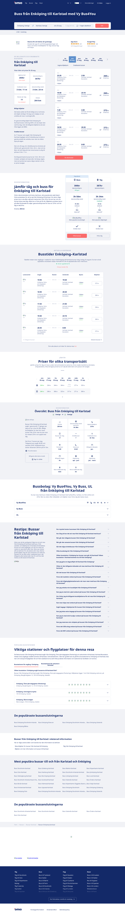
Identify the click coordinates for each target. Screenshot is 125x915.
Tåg (26, 3)
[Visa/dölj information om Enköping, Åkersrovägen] (108, 701)
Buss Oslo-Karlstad (20, 772)
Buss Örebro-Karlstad (94, 780)
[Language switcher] (78, 3)
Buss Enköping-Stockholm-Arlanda (25, 722)
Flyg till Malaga (68, 886)
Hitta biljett (22, 80)
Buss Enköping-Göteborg (95, 787)
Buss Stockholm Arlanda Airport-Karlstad (27, 780)
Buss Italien (43, 878)
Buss (40, 872)
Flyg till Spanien (68, 875)
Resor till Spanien (93, 883)
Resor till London (92, 886)
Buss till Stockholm (45, 886)
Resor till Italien (92, 878)
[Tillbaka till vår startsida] (19, 3)
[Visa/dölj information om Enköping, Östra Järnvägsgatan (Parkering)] (108, 685)
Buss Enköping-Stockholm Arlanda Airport (76, 722)
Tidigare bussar (30, 340)
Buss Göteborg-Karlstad (46, 768)
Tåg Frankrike (19, 886)
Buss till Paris (43, 883)
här (75, 346)
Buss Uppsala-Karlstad (45, 787)
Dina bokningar (89, 3)
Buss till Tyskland (44, 875)
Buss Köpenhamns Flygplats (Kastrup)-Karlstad (77, 784)
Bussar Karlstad (31, 825)
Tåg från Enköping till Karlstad (73, 746)
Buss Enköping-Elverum (46, 722)
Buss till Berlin (43, 881)
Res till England (92, 881)
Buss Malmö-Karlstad (69, 768)
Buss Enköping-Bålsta (21, 726)
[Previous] (36, 379)
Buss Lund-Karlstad (93, 776)
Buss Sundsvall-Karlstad (46, 780)
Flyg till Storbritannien (70, 883)
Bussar (31, 3)
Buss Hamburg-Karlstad (46, 772)
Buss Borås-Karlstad (20, 784)
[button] (58, 26)
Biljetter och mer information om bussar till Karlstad (31, 749)
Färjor (41, 3)
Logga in (108, 3)
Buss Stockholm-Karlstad (22, 768)
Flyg (36, 3)
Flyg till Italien (67, 878)
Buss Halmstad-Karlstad (46, 784)
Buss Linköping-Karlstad (70, 776)
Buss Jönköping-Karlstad (94, 772)
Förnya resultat (61, 267)
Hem (15, 825)
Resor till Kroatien (93, 875)
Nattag (17, 883)
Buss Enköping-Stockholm (70, 787)
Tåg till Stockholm (20, 875)
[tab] (63, 65)
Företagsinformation (37, 910)
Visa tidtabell (22, 102)
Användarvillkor (52, 910)
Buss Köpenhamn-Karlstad (95, 768)
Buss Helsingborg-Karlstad (22, 776)
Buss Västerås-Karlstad (69, 780)
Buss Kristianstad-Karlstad (22, 787)
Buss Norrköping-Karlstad (46, 776)
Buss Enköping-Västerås (94, 722)
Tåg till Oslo (18, 878)
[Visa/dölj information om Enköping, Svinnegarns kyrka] (108, 693)
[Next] (107, 59)
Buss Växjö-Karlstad (93, 784)
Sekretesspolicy (65, 910)
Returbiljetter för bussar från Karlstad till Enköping (31, 746)
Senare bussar (95, 340)
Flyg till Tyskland (68, 881)
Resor (89, 872)
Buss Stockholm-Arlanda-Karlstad (73, 772)
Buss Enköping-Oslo (20, 791)
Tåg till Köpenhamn (21, 881)
